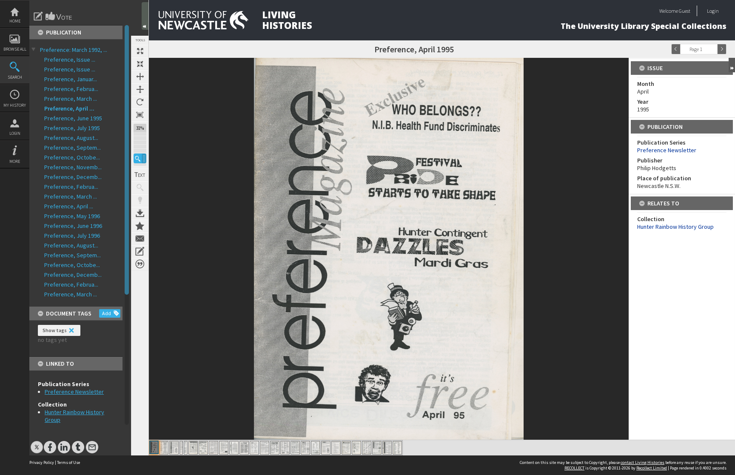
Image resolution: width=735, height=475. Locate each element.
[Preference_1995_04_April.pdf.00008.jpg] (213, 448)
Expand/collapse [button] (732, 65)
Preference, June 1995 (73, 118)
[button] (140, 158)
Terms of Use (68, 462)
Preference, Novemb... (73, 167)
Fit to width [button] (139, 76)
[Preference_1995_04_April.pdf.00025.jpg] (387, 448)
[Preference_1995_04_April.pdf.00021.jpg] (346, 448)
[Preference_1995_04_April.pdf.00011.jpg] (244, 448)
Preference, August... (71, 138)
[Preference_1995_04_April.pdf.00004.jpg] (181, 448)
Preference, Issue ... (69, 59)
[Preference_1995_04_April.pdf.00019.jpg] (325, 448)
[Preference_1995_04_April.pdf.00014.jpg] (274, 448)
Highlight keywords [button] (139, 200)
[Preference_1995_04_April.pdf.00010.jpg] (234, 448)
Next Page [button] (722, 49)
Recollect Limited (651, 468)
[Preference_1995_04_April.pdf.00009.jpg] (223, 448)
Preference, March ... (70, 98)
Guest (684, 11)
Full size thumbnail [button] (139, 51)
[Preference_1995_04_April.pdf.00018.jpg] (315, 448)
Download (139, 213)
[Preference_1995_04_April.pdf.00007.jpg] (203, 448)
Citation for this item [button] (139, 264)
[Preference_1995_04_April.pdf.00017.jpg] (305, 448)
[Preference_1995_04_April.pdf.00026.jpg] (397, 448)
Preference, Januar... (70, 79)
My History (14, 105)
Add (106, 313)
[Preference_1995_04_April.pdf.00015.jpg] (285, 448)
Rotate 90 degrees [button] (139, 102)
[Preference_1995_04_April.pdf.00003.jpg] (174, 448)
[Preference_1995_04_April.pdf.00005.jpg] (186, 448)
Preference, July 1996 (72, 235)
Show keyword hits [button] (139, 187)
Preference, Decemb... (73, 177)
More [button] (14, 161)
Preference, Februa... (71, 89)
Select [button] (713, 49)
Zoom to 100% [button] (139, 114)
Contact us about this (139, 238)
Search (15, 77)
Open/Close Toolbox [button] (145, 16)
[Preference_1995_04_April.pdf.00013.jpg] (264, 448)
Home (14, 21)
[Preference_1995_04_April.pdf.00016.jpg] (295, 448)
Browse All (14, 49)
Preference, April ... (69, 108)
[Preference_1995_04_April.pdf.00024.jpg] (377, 448)
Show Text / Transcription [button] (139, 174)
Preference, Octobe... (72, 157)
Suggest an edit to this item (38, 16)
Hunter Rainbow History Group (675, 226)
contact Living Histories (642, 462)
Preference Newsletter (74, 391)
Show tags (55, 330)
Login (14, 133)
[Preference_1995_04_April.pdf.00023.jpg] (366, 448)
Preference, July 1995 (72, 128)
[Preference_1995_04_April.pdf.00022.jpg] (356, 448)
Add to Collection (139, 225)
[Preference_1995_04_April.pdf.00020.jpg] (336, 448)
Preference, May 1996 (72, 216)
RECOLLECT (574, 468)
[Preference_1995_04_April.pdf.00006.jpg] (193, 448)
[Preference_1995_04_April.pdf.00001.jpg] (154, 447)
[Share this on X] (37, 443)
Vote (59, 16)
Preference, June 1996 (73, 226)
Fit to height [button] (139, 89)
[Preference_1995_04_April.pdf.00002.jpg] (163, 448)
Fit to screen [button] (139, 63)
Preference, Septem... (72, 147)
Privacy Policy (41, 462)
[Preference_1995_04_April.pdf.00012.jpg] (254, 448)
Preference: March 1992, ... (73, 50)
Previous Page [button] (676, 49)
